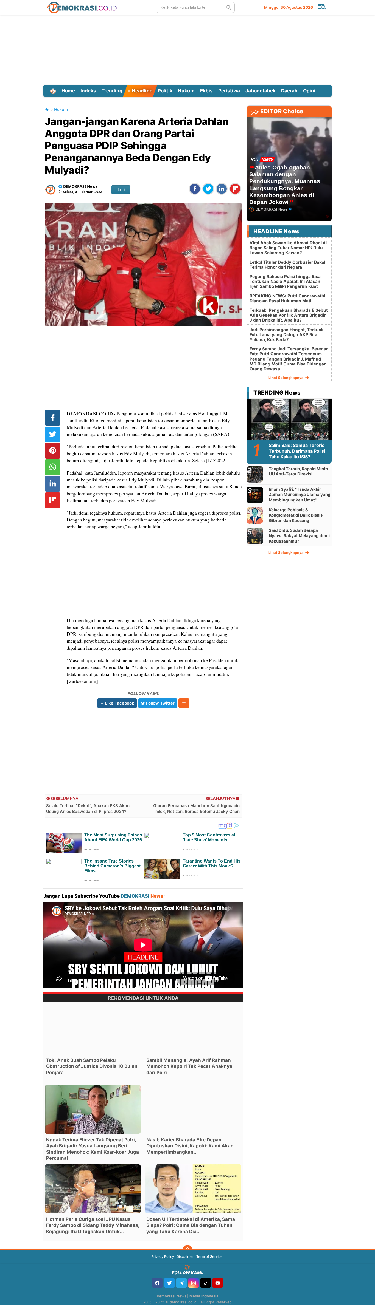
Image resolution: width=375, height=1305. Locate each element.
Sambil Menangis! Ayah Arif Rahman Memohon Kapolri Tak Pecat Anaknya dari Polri (189, 1066)
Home (68, 90)
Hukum (186, 90)
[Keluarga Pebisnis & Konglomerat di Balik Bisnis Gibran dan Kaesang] (255, 515)
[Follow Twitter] (169, 1283)
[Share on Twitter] (208, 189)
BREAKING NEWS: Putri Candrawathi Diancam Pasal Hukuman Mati (287, 298)
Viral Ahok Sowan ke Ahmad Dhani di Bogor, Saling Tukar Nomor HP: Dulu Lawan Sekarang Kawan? (288, 247)
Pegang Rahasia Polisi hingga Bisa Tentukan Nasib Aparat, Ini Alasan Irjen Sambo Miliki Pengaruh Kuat (285, 281)
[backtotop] (187, 1250)
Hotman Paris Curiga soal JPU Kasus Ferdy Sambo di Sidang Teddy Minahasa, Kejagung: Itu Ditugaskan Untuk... (92, 1225)
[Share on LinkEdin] (222, 189)
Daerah (289, 90)
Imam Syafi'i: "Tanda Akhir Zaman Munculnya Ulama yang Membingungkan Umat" (300, 495)
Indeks (88, 90)
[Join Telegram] (181, 1283)
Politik (165, 90)
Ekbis (206, 90)
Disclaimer (185, 1256)
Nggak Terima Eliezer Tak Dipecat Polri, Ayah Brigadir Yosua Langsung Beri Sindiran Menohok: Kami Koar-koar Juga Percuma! (92, 1149)
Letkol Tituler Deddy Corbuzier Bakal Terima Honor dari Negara (287, 265)
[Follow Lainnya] (183, 703)
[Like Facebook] (157, 1283)
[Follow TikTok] (205, 1283)
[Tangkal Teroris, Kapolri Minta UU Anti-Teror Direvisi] (255, 474)
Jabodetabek (260, 90)
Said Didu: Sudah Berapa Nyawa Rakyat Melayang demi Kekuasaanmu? (299, 536)
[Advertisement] (187, 49)
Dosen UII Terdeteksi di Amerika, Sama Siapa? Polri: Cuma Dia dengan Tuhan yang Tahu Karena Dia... (190, 1225)
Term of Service (209, 1256)
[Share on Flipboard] (235, 189)
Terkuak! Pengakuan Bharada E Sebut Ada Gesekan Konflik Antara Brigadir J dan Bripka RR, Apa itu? (289, 315)
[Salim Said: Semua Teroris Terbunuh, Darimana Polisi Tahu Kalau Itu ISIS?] (289, 422)
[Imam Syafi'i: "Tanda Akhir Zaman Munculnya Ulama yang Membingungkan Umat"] (255, 495)
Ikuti (121, 189)
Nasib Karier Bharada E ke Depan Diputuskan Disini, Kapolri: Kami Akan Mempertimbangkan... (190, 1145)
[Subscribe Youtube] (217, 1283)
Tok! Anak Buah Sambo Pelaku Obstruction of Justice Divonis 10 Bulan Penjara (92, 1066)
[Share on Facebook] (195, 189)
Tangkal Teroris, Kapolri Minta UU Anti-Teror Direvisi (298, 471)
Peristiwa (229, 90)
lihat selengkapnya (286, 377)
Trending (112, 90)
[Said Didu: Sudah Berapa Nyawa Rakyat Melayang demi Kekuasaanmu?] (255, 536)
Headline (141, 90)
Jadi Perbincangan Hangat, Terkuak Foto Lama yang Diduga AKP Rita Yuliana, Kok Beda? (287, 334)
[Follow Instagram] (193, 1283)
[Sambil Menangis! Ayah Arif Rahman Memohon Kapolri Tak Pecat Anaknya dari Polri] (193, 1029)
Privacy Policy (162, 1256)
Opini (309, 90)
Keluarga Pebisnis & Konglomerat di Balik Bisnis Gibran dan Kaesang (296, 515)
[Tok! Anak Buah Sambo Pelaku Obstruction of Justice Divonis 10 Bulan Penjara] (93, 1029)
